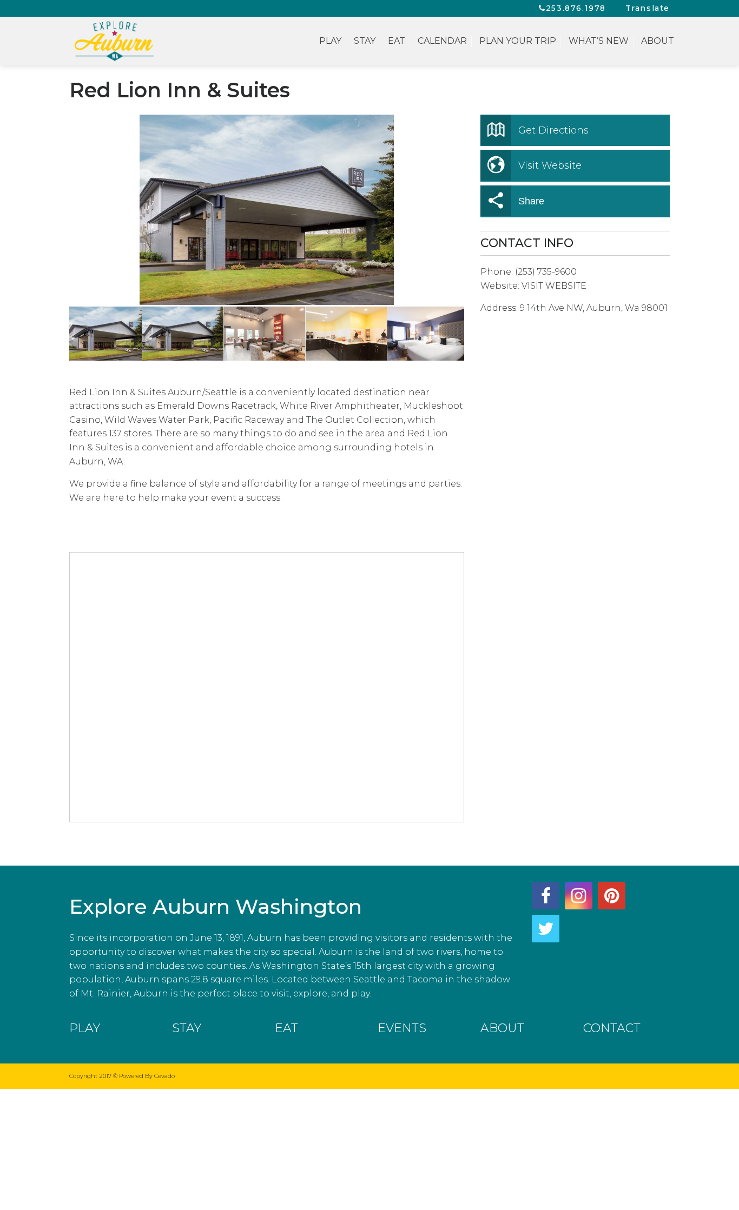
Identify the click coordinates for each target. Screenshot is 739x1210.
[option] (266, 210)
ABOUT (502, 1028)
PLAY (84, 1028)
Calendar (442, 41)
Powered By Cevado (147, 1076)
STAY (186, 1028)
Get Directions (553, 130)
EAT (286, 1028)
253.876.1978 (576, 8)
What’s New (599, 41)
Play (330, 41)
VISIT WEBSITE (554, 286)
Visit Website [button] (550, 165)
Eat (396, 41)
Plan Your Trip (517, 41)
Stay (364, 41)
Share (531, 201)
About (657, 41)
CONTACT (612, 1028)
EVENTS (402, 1028)
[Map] (267, 688)
